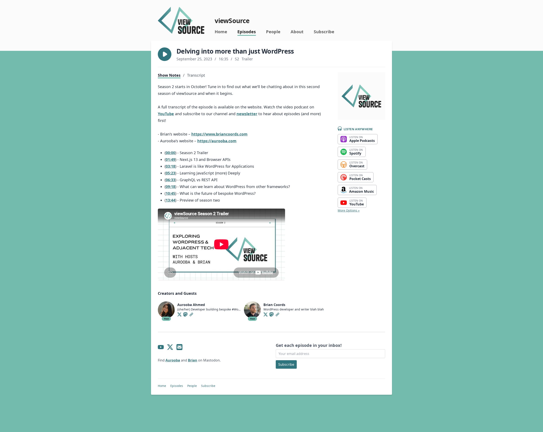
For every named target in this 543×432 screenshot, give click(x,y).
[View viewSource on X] (170, 347)
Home (221, 32)
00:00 (170, 152)
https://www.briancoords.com (219, 134)
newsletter (247, 113)
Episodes (246, 32)
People (273, 32)
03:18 (170, 166)
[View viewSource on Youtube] (161, 347)
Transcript (196, 75)
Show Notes (169, 75)
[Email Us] (179, 347)
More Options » (349, 210)
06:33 (170, 179)
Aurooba (172, 360)
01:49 (170, 159)
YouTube (166, 113)
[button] (164, 54)
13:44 (170, 200)
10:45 (170, 193)
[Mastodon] (185, 314)
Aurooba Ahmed (191, 304)
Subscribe (324, 32)
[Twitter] (179, 314)
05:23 (170, 173)
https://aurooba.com (217, 140)
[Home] (181, 20)
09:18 (170, 186)
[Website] (191, 314)
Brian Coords (274, 304)
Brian (192, 360)
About (297, 32)
